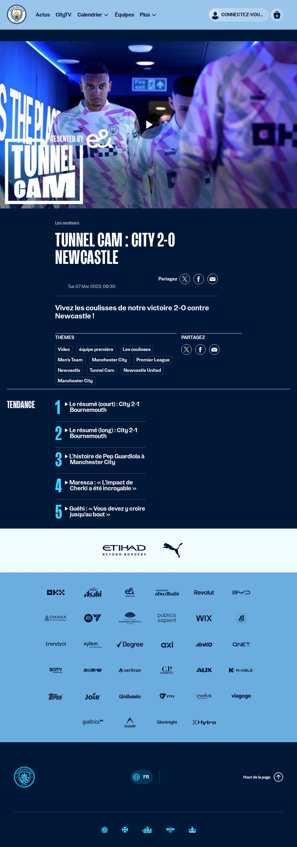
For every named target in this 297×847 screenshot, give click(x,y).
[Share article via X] (185, 279)
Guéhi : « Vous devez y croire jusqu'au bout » (107, 512)
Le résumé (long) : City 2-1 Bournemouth (103, 433)
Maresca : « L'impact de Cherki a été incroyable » (103, 485)
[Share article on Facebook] (198, 279)
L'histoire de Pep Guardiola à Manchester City (107, 459)
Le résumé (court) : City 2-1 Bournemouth (104, 407)
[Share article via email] (212, 279)
